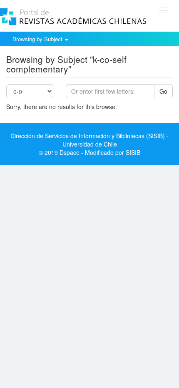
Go (163, 91)
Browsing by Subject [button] (38, 39)
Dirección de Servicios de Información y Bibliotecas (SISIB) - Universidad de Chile (89, 140)
